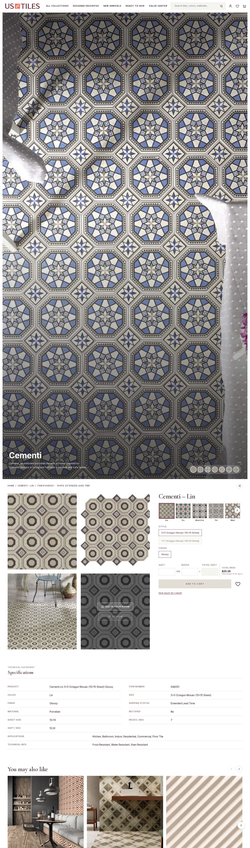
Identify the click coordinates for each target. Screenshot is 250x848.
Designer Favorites (86, 6)
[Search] (221, 6)
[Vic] (200, 469)
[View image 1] (42, 531)
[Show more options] (237, 510)
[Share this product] (239, 486)
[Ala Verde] (236, 469)
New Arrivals (112, 6)
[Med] (222, 469)
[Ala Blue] (229, 469)
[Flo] (215, 469)
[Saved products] (237, 6)
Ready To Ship (135, 6)
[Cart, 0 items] (244, 6)
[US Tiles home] (22, 6)
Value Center (158, 6)
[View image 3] (42, 611)
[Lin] (193, 469)
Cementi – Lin (177, 496)
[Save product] (238, 583)
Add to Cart (195, 584)
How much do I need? (170, 593)
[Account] (230, 6)
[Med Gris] (208, 469)
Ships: (73, 486)
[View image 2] (115, 531)
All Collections (57, 6)
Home (11, 486)
